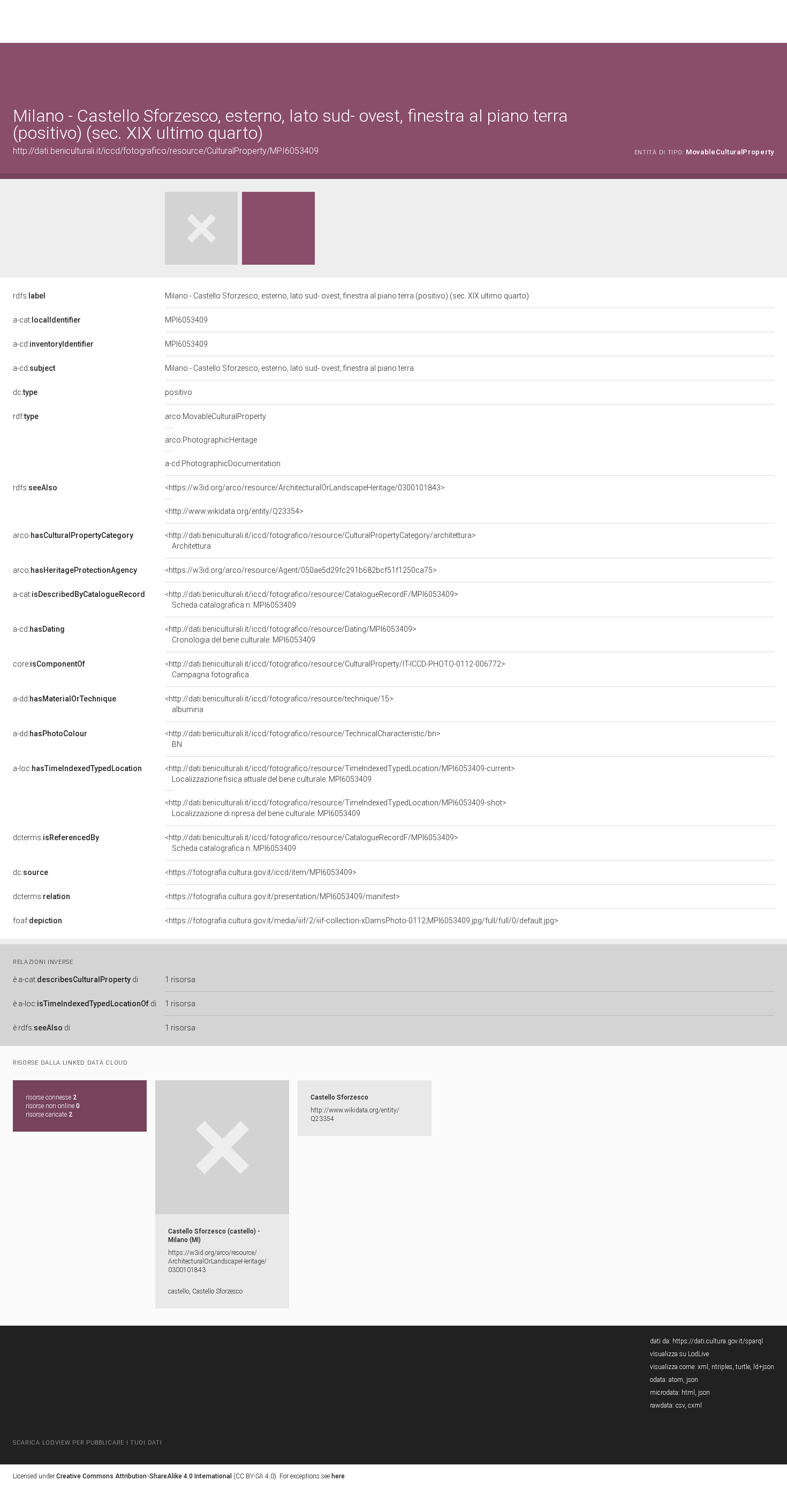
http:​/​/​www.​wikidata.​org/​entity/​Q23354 (355, 1114)
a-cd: (53, 344)
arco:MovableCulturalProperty (215, 416)
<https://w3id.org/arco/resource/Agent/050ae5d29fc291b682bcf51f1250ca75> (301, 570)
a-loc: (77, 768)
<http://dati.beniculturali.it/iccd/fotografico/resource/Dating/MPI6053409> (291, 634)
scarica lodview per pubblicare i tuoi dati (87, 1442)
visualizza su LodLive (679, 1354)
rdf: (26, 416)
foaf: (37, 920)
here (338, 1476)
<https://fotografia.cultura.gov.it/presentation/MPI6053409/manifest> (282, 896)
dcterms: (56, 837)
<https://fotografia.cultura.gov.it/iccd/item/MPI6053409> (261, 872)
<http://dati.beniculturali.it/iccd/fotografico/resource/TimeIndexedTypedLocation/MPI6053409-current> (340, 773)
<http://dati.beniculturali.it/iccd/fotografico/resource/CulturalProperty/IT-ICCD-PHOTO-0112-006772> (335, 669)
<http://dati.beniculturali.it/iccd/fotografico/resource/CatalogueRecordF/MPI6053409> (311, 599)
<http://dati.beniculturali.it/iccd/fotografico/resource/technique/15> (279, 704)
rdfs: (29, 295)
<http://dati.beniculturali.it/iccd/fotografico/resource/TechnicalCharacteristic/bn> (303, 739)
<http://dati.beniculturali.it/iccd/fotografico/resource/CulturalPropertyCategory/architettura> (320, 540)
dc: (25, 392)
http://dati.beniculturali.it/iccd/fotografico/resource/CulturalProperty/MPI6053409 (166, 151)
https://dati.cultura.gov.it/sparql (717, 1341)
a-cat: (47, 320)
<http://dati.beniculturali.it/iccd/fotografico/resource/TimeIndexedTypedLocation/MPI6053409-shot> (335, 808)
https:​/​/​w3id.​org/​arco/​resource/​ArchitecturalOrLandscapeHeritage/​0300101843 (217, 1261)
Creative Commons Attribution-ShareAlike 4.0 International (144, 1476)
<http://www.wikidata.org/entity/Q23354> (234, 511)
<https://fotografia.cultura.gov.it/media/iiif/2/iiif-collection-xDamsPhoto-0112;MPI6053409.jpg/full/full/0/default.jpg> (361, 920)
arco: (73, 535)
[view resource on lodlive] (769, 69)
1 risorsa (180, 979)
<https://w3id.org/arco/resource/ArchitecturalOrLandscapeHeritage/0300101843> (305, 487)
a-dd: (64, 698)
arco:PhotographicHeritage (211, 440)
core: (49, 664)
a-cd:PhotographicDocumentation (223, 463)
